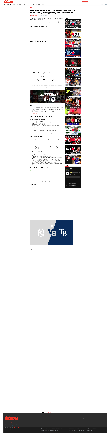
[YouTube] (105, 4)
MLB (31, 7)
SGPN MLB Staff (35, 15)
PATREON (37, 1)
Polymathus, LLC (14, 429)
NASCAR (20, 4)
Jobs (41, 418)
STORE (43, 1)
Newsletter (59, 419)
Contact (58, 416)
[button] (106, 1)
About (41, 416)
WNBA (24, 4)
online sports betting (37, 189)
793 (48, 412)
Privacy (41, 419)
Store (58, 418)
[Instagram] (102, 4)
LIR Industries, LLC (16, 427)
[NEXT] (50, 412)
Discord (58, 417)
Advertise (41, 417)
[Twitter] (101, 4)
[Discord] (106, 4)
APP (34, 1)
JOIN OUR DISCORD (85, 1)
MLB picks (51, 187)
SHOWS (31, 1)
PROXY (41, 1)
